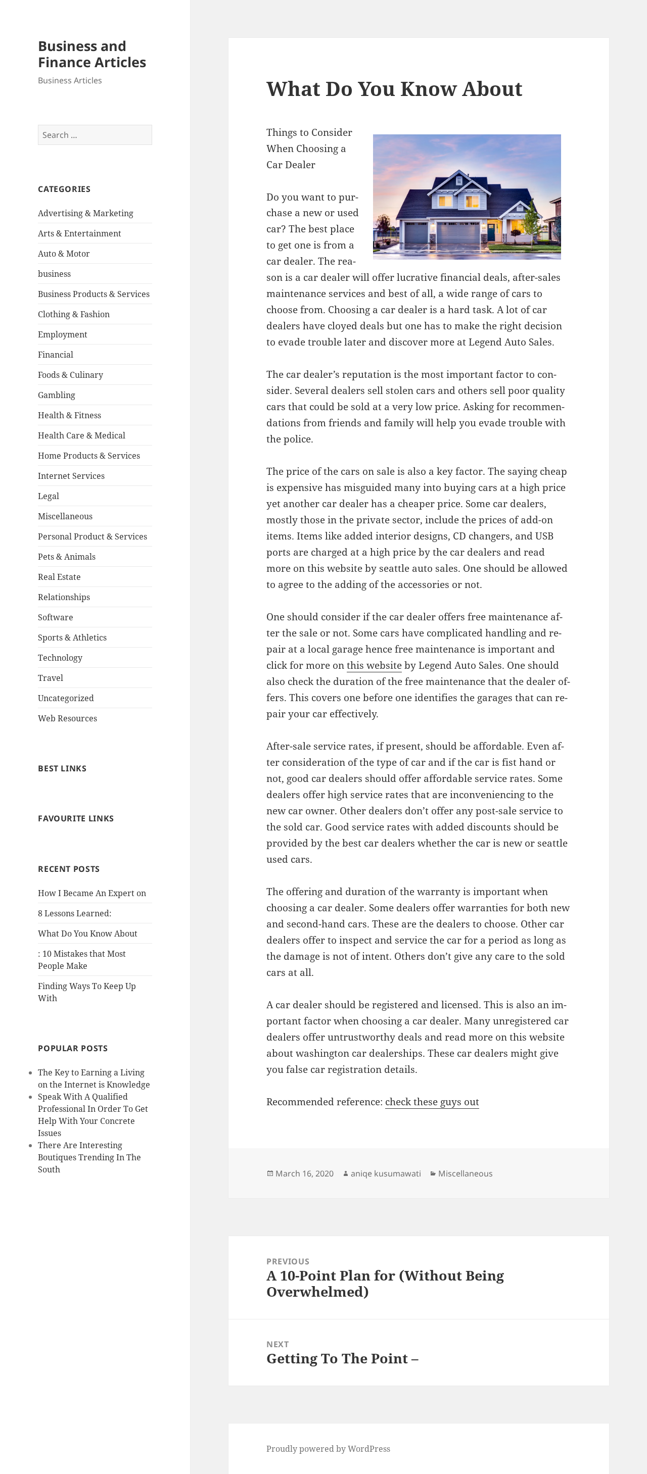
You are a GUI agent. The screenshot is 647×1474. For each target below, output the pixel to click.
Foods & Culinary (70, 374)
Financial (55, 354)
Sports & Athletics (72, 637)
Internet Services (71, 475)
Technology (60, 657)
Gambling (56, 395)
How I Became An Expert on (92, 893)
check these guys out (432, 1101)
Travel (50, 677)
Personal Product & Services (92, 536)
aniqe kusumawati (386, 1173)
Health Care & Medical (81, 435)
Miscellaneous (65, 516)
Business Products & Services (94, 294)
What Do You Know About (87, 933)
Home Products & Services (89, 455)
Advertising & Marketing (85, 213)
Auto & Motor (64, 253)
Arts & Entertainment (79, 233)
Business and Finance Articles (92, 53)
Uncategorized (66, 698)
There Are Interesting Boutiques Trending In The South (89, 1157)
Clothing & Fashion (74, 314)
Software (55, 617)
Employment (62, 334)
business (54, 273)
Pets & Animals (67, 556)
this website (374, 665)
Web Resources (67, 718)
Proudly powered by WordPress (328, 1448)
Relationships (64, 597)
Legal (48, 496)
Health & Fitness (69, 415)
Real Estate (59, 576)
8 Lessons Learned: (75, 913)
